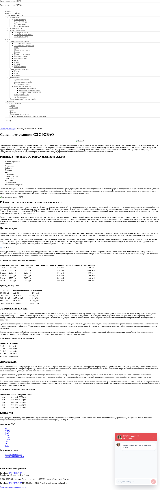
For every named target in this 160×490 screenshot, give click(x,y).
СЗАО (7, 437)
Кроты (17, 71)
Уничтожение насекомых (19, 41)
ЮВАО (7, 431)
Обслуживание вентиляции (30, 93)
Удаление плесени (21, 80)
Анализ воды (14, 17)
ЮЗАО (7, 429)
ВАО (7, 446)
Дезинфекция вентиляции (29, 90)
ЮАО (7, 433)
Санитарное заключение (19, 114)
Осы (16, 60)
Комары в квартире (22, 56)
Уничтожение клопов (23, 44)
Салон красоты (15, 104)
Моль (16, 48)
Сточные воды (20, 24)
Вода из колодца (20, 22)
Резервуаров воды (21, 95)
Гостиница (13, 108)
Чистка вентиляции (22, 84)
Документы (9, 101)
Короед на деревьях (22, 54)
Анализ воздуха (15, 28)
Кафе (11, 110)
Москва (8, 11)
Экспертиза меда (21, 37)
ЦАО (7, 435)
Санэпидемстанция (7, 1)
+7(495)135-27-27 (15, 473)
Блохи (16, 62)
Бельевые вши (20, 67)
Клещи (17, 65)
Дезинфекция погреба (23, 82)
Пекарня (12, 112)
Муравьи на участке (22, 50)
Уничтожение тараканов (24, 46)
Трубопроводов (20, 97)
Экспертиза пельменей (23, 35)
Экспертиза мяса (21, 33)
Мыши (17, 75)
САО (7, 441)
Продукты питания (17, 30)
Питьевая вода (20, 20)
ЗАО (6, 444)
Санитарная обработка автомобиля (23, 99)
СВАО (7, 439)
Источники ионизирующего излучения (30, 116)
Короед (17, 52)
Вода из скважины (21, 26)
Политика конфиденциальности (13, 487)
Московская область (13, 13)
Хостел (12, 106)
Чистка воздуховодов (27, 88)
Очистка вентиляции (22, 86)
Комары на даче (20, 58)
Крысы (17, 73)
